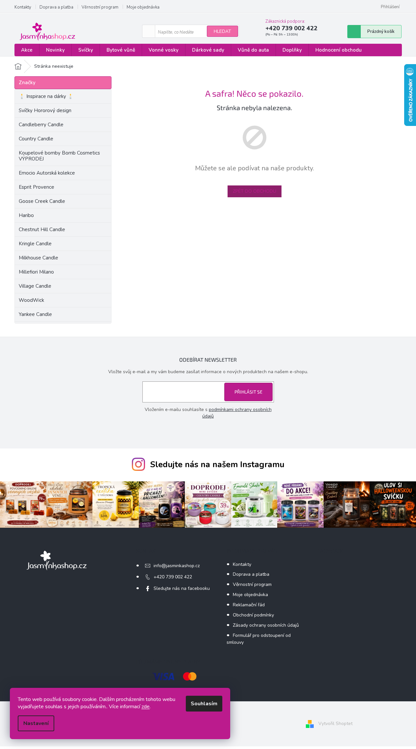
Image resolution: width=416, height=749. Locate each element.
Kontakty (22, 7)
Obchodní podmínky (253, 615)
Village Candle (35, 286)
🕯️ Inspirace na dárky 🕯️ (46, 96)
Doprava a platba (56, 7)
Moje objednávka (143, 7)
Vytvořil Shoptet (335, 723)
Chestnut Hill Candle (42, 229)
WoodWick (31, 300)
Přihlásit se (248, 392)
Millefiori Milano (36, 272)
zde (145, 706)
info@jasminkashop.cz (177, 566)
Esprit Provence (36, 187)
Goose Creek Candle (42, 201)
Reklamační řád (249, 605)
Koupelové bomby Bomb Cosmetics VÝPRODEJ (59, 156)
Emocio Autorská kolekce (47, 173)
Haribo (26, 215)
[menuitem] (26, 50)
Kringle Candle (35, 243)
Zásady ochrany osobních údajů (266, 625)
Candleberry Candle (41, 124)
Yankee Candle (35, 314)
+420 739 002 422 (173, 577)
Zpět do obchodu (254, 191)
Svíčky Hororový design (45, 110)
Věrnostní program (100, 7)
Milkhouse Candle (38, 257)
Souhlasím (204, 703)
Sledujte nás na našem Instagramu (217, 464)
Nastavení (36, 723)
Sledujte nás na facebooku (182, 588)
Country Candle (36, 138)
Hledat (222, 31)
